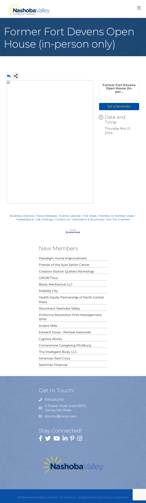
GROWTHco (48, 278)
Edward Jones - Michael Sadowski (65, 332)
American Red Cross (54, 358)
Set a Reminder (119, 106)
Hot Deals (89, 215)
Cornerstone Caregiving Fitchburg (65, 345)
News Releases (47, 215)
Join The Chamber (118, 219)
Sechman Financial (53, 365)
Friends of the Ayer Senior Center (64, 265)
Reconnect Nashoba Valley (59, 308)
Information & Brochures (88, 219)
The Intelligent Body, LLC (58, 352)
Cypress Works (50, 339)
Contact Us (62, 219)
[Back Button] (8, 77)
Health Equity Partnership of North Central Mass (71, 300)
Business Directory (22, 215)
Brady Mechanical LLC (56, 284)
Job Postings (44, 219)
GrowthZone (120, 497)
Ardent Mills (48, 326)
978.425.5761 (54, 400)
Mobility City (48, 291)
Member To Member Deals (116, 215)
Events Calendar (70, 215)
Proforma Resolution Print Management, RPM (70, 317)
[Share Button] (15, 75)
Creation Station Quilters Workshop (66, 271)
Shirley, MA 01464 (66, 408)
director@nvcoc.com (60, 416)
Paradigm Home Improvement (63, 258)
